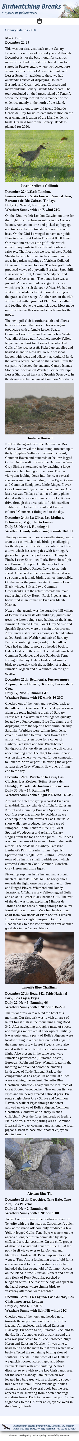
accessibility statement (59, 1435)
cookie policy (25, 1435)
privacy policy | (40, 1435)
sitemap (13, 1435)
